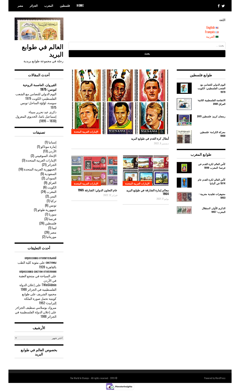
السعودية (50, 173)
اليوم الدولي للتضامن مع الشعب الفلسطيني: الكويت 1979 (35, 96)
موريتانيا (51, 236)
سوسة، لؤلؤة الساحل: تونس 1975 (38, 105)
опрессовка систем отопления (37, 271)
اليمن (53, 196)
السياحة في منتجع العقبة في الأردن (37, 278)
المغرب (48, 5)
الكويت (51, 187)
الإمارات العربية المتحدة (86, 131)
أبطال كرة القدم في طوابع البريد (150, 138)
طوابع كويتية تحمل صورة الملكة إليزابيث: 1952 (39, 298)
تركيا (53, 200)
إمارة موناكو (48, 146)
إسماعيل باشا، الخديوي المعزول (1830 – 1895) (35, 118)
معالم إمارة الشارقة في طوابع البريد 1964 (147, 192)
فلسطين (65, 5)
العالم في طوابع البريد (42, 50)
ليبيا (54, 227)
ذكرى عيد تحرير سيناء (42, 112)
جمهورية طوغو (47, 209)
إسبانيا (52, 142)
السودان (51, 178)
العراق (52, 182)
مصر (20, 5)
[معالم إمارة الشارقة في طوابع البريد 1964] (146, 170)
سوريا (52, 214)
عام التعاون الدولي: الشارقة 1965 (97, 190)
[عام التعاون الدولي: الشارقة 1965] (94, 170)
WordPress (220, 378)
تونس (52, 205)
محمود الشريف (46, 294)
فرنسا (52, 218)
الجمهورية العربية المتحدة (40, 169)
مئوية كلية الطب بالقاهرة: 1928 (37, 264)
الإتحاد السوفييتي (45, 155)
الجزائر (34, 5)
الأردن (52, 151)
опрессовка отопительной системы (40, 260)
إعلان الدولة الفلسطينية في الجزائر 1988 (37, 287)
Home (80, 5)
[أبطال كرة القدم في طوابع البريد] (120, 101)
